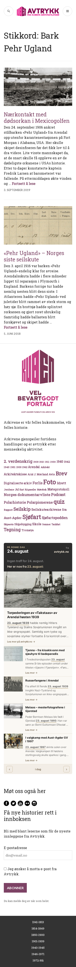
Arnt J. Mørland (38, 474)
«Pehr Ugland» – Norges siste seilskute (34, 256)
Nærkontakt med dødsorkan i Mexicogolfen (37, 117)
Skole (36, 524)
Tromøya (28, 530)
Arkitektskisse (15, 474)
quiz (59, 501)
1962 (24, 467)
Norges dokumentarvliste (27, 494)
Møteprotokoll (58, 489)
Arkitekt (45, 467)
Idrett (61, 483)
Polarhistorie (15, 502)
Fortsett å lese (23, 183)
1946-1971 (38, 954)
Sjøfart (31, 517)
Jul (17, 489)
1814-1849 (38, 928)
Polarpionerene (40, 502)
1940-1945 (38, 948)
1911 (47, 461)
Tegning (12, 529)
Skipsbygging (22, 524)
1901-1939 (38, 941)
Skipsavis (9, 524)
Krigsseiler (30, 489)
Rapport (8, 509)
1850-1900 (38, 935)
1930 (53, 461)
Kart (22, 489)
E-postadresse (15, 847)
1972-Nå (38, 960)
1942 (67, 461)
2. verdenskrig (18, 461)
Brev (61, 473)
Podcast (58, 494)
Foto (49, 482)
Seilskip (22, 509)
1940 (60, 462)
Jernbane (9, 489)
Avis (52, 474)
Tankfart (56, 524)
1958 (18, 467)
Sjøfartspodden (55, 517)
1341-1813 (38, 922)
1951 (12, 467)
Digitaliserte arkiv (18, 483)
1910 (41, 461)
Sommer (46, 524)
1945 (7, 467)
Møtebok (42, 489)
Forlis (37, 483)
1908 (35, 461)
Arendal (34, 467)
